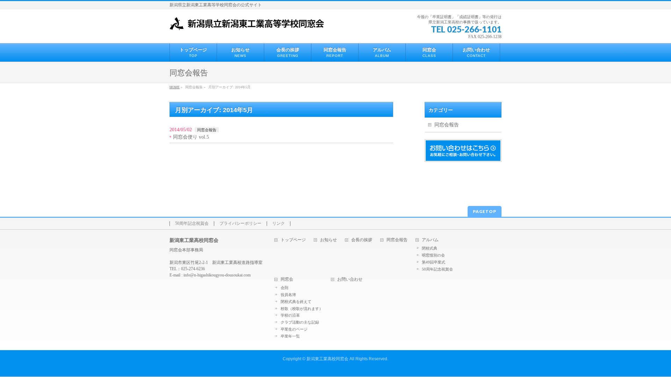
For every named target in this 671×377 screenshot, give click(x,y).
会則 (284, 288)
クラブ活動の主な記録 (300, 322)
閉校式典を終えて (296, 302)
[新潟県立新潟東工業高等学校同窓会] (246, 22)
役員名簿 (288, 295)
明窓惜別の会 (433, 255)
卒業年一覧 (290, 336)
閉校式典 (429, 248)
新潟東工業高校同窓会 (327, 358)
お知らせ (328, 240)
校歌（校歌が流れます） (302, 308)
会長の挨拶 (361, 240)
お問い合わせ (349, 279)
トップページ (293, 240)
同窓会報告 (206, 130)
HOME (174, 87)
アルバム (430, 240)
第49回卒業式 (433, 262)
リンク (278, 223)
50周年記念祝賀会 (192, 223)
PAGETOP (484, 211)
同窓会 (287, 279)
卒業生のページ (294, 329)
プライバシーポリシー (240, 223)
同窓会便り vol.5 (191, 137)
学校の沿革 (290, 315)
